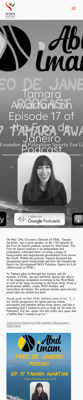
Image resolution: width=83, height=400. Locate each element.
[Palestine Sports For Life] (10, 10)
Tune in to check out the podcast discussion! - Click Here (38, 324)
